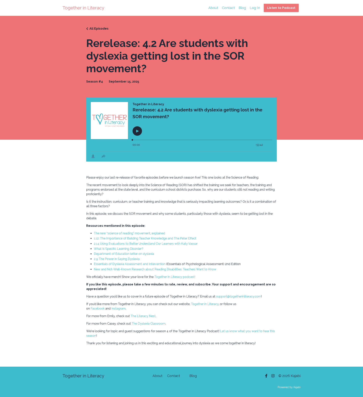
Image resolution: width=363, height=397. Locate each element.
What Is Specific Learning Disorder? (118, 249)
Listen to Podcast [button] (281, 8)
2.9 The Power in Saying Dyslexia (117, 259)
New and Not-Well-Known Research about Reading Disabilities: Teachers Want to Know (155, 269)
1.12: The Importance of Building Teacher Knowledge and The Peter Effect (145, 238)
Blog (242, 8)
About (213, 8)
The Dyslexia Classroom (148, 323)
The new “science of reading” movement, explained (129, 233)
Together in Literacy (205, 304)
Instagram (118, 308)
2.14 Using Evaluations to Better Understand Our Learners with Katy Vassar (146, 243)
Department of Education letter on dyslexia (124, 254)
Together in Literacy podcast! (174, 277)
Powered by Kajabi (289, 387)
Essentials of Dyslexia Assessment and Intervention (129, 264)
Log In (255, 8)
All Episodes (99, 28)
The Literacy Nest (143, 316)
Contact (228, 8)
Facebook (98, 308)
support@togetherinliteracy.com (238, 296)
